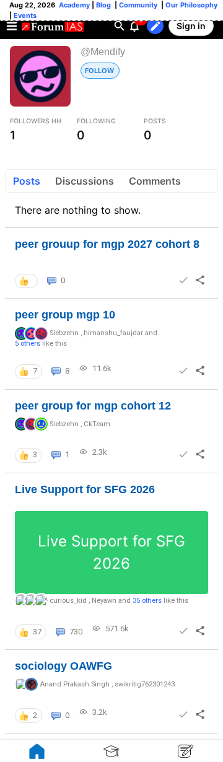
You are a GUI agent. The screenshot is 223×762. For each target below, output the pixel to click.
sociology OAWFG (63, 666)
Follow (99, 70)
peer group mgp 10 (65, 315)
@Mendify (103, 51)
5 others (27, 343)
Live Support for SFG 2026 (85, 489)
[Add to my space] (183, 280)
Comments (155, 181)
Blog (104, 5)
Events (24, 15)
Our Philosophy (190, 5)
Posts (26, 181)
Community (139, 5)
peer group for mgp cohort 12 (93, 406)
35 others (147, 601)
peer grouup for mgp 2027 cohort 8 (107, 244)
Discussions (84, 181)
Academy (74, 5)
